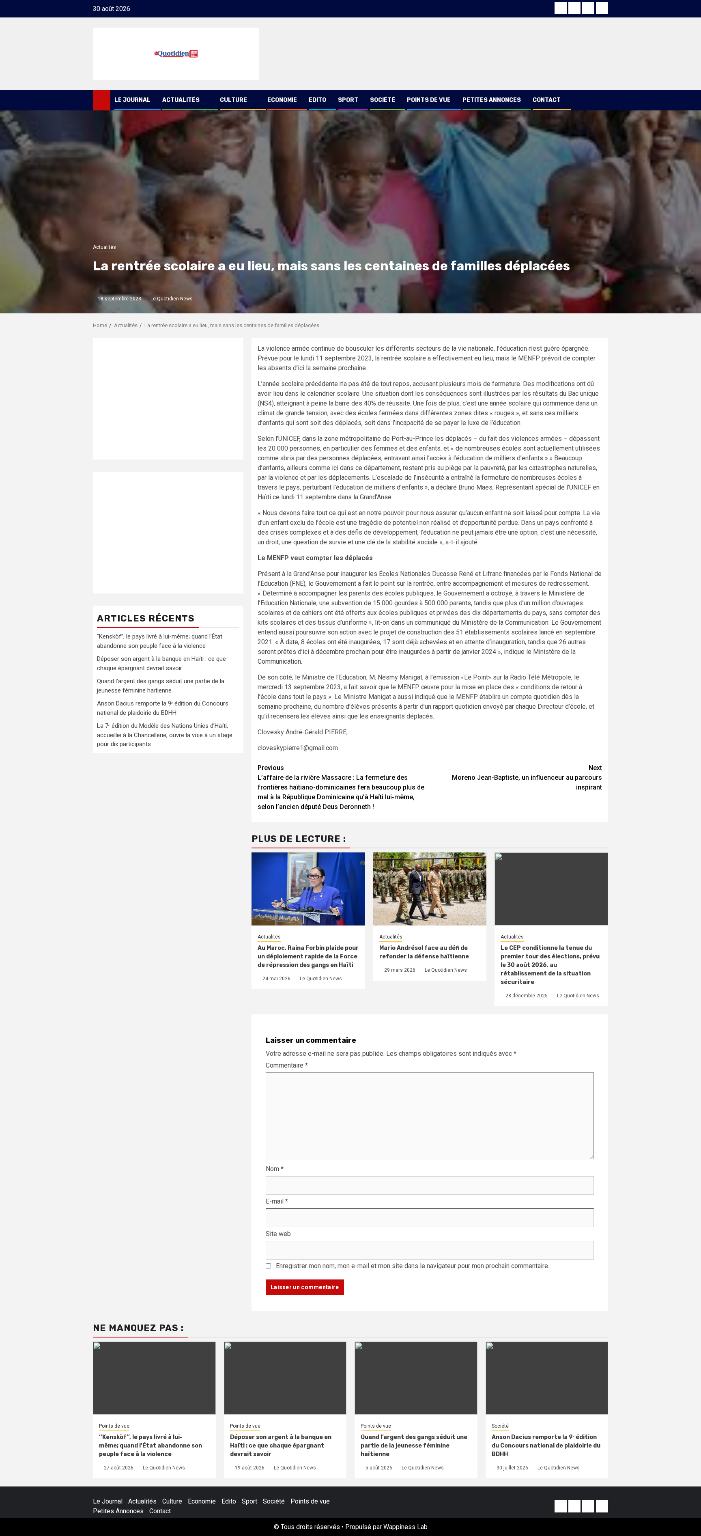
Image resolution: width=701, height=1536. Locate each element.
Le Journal (132, 100)
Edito (317, 100)
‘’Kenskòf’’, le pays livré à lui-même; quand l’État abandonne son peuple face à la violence (150, 1446)
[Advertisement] (168, 398)
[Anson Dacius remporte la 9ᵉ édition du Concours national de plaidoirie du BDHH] (547, 1378)
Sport (348, 100)
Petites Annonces (491, 100)
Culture (233, 100)
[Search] (602, 100)
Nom (275, 1169)
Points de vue (429, 100)
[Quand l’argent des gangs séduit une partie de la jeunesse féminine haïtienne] (416, 1378)
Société (382, 100)
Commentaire (287, 1065)
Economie (282, 100)
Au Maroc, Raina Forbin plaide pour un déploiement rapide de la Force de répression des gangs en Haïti (308, 957)
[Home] (101, 100)
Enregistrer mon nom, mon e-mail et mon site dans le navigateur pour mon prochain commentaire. (412, 1266)
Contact (547, 100)
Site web (278, 1234)
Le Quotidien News (172, 299)
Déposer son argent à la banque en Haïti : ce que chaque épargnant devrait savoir (280, 1446)
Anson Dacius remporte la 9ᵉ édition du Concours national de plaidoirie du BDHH (546, 1446)
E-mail (277, 1201)
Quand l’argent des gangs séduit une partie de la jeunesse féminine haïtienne (414, 1446)
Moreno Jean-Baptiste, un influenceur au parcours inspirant (527, 777)
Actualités (181, 100)
